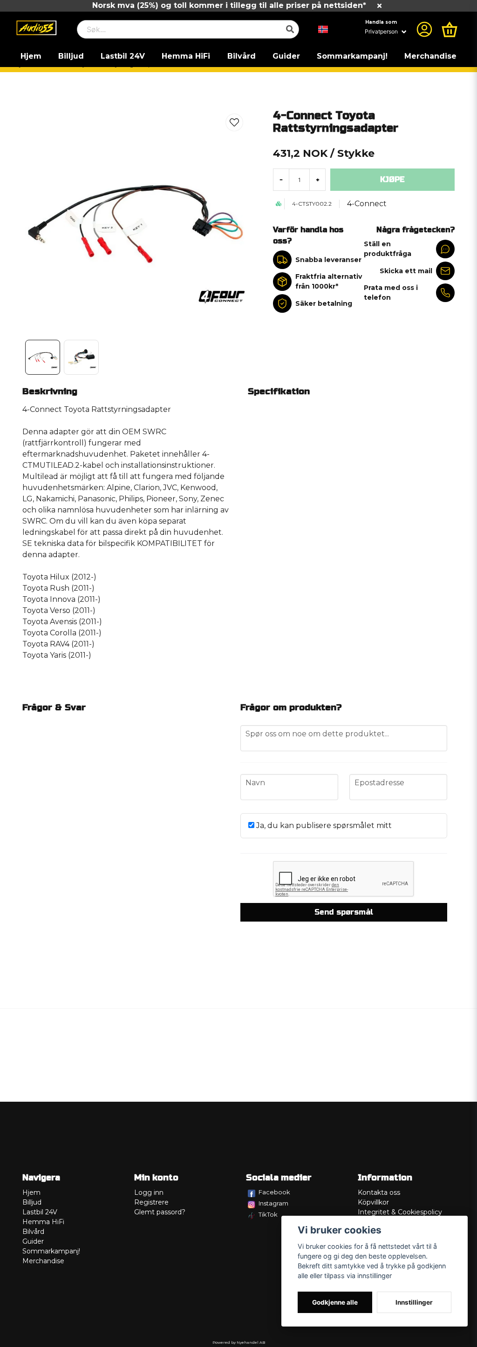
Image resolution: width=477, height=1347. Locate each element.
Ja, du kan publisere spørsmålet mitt (323, 825)
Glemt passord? (159, 1212)
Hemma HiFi (186, 56)
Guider (286, 56)
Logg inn (149, 1192)
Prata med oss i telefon (391, 292)
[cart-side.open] (449, 29)
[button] (323, 29)
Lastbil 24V (123, 56)
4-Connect (367, 203)
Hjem (30, 56)
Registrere (151, 1202)
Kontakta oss (379, 1192)
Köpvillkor (373, 1202)
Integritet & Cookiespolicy (400, 1212)
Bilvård (241, 56)
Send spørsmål (343, 912)
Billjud (71, 56)
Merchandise (430, 56)
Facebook (274, 1192)
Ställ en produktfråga (387, 249)
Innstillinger (414, 1302)
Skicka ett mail (406, 271)
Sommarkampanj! (352, 56)
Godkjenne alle (335, 1302)
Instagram (273, 1203)
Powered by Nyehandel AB (238, 1342)
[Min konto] (424, 29)
